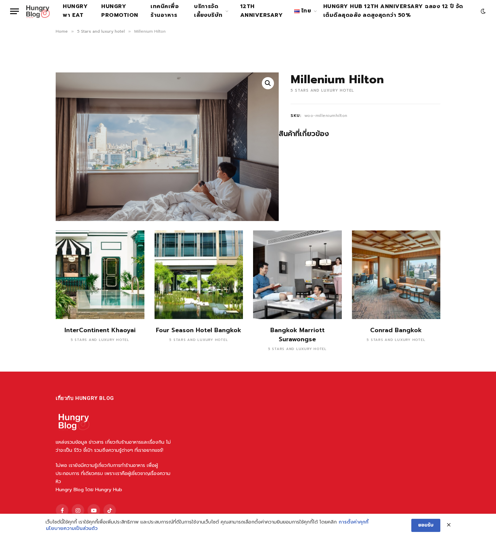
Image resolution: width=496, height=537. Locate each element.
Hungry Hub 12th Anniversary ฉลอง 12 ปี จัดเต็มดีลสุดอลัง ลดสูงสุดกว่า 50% (393, 10)
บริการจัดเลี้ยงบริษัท (208, 10)
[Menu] (14, 11)
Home (62, 31)
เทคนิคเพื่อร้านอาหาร (164, 10)
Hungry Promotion (119, 10)
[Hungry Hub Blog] (38, 11)
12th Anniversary (261, 10)
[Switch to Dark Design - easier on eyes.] (482, 11)
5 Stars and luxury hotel (101, 31)
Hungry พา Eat (75, 10)
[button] (268, 83)
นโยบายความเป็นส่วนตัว (72, 528)
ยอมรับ (426, 525)
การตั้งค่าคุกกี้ (353, 522)
